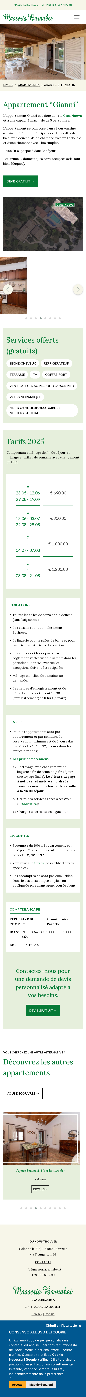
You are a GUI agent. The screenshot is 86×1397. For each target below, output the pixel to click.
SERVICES (29, 804)
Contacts (43, 1262)
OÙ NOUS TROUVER (43, 1241)
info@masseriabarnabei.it (43, 1269)
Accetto (17, 1384)
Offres (39, 863)
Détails (41, 1189)
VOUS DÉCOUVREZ (21, 1093)
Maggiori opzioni (41, 1384)
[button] (76, 16)
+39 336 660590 (43, 1275)
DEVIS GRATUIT (19, 181)
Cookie (50, 1314)
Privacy (37, 1314)
